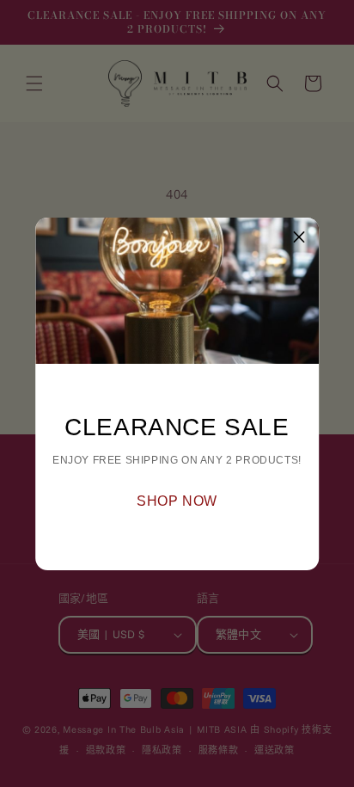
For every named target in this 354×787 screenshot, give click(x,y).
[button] (299, 237)
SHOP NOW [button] (177, 501)
